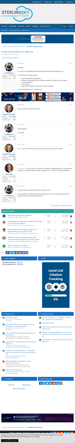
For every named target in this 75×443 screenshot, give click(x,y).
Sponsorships (58, 2)
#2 (71, 104)
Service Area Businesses (12, 358)
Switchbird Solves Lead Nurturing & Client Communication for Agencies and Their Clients (24, 238)
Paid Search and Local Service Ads (29, 233)
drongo (10, 247)
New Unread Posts (14, 30)
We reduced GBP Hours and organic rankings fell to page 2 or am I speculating (20, 325)
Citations (25, 217)
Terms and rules (27, 432)
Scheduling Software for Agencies (17, 51)
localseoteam (11, 217)
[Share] (69, 63)
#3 (71, 124)
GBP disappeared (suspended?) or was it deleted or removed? (18, 362)
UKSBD (10, 233)
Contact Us (69, 2)
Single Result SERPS (12, 317)
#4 (71, 144)
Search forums (25, 30)
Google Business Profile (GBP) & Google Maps (18, 338)
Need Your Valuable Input (14, 370)
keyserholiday (64, 231)
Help (42, 432)
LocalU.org (47, 2)
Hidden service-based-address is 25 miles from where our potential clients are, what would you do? (21, 352)
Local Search (9, 321)
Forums (13, 26)
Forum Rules (4, 30)
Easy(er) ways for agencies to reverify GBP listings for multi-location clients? (25, 222)
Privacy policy (36, 432)
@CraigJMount (22, 168)
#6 (71, 186)
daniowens (11, 225)
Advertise (18, 432)
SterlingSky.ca (37, 2)
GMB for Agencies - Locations (18, 245)
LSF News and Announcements (29, 241)
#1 (71, 63)
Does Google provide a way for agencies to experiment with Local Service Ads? (22, 230)
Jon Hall (66, 239)
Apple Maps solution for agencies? (19, 215)
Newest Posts (9, 314)
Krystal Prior (65, 217)
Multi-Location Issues (27, 225)
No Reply (35, 26)
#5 (71, 164)
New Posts (21, 26)
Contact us (12, 432)
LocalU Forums (44, 26)
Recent (28, 26)
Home (5, 26)
